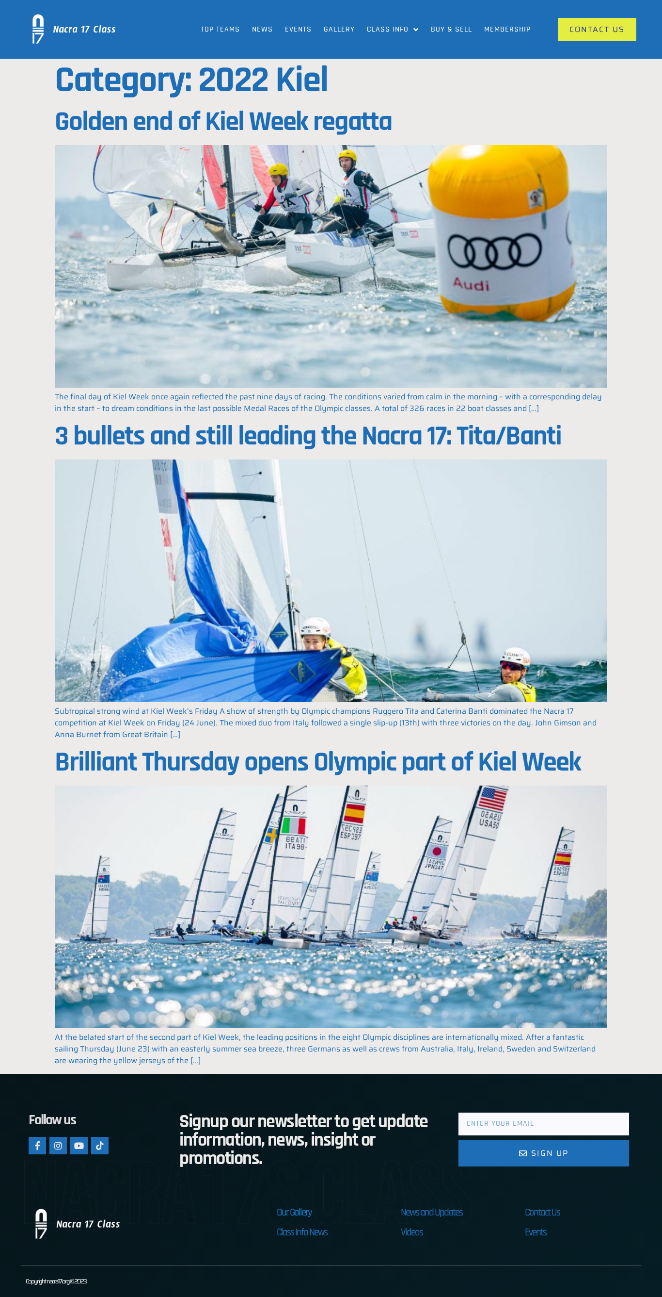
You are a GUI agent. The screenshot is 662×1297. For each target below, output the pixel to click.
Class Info (388, 29)
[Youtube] (79, 1145)
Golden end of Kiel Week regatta (223, 122)
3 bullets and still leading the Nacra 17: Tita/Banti (308, 436)
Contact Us (542, 1212)
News (262, 29)
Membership (507, 29)
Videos (412, 1232)
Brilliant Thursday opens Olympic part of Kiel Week (318, 762)
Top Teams (220, 29)
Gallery (339, 29)
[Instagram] (58, 1145)
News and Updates (431, 1212)
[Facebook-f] (37, 1145)
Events (298, 29)
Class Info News (302, 1232)
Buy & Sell (451, 29)
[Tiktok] (100, 1145)
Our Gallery (294, 1212)
